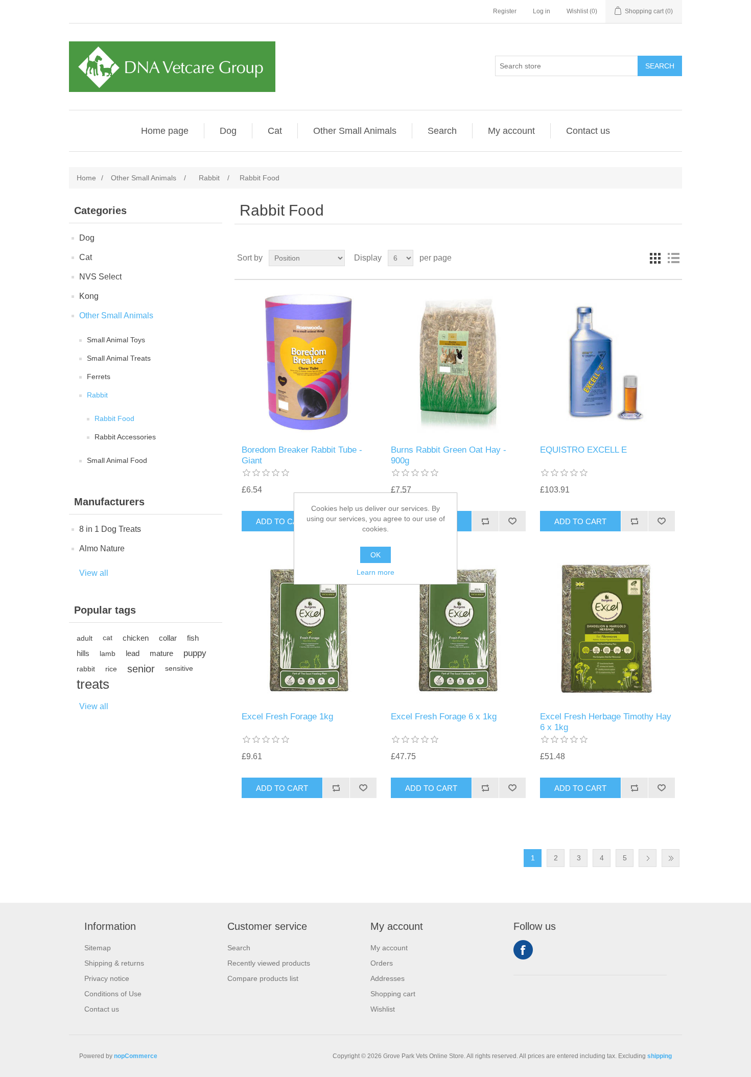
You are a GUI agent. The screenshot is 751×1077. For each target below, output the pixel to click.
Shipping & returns (114, 963)
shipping (659, 1056)
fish (193, 638)
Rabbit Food (114, 418)
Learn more (375, 572)
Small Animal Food (117, 460)
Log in (541, 11)
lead (132, 653)
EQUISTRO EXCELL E (583, 450)
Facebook (523, 949)
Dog (228, 131)
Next (647, 858)
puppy (194, 653)
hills (83, 653)
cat (107, 638)
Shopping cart (392, 994)
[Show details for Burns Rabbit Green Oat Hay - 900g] (458, 362)
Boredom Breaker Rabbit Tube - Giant (302, 455)
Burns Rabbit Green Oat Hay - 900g (448, 455)
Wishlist (382, 1009)
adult (84, 638)
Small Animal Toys (116, 340)
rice (111, 669)
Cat (275, 131)
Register (505, 11)
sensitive (179, 668)
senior (141, 668)
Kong (89, 296)
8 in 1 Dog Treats (110, 529)
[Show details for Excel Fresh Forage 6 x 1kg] (458, 629)
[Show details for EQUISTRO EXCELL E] (607, 362)
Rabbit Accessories (125, 437)
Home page (165, 131)
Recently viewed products (268, 963)
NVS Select (100, 276)
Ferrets (98, 376)
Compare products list (262, 978)
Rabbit (97, 395)
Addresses (387, 978)
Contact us (588, 131)
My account (511, 131)
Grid (655, 258)
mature (161, 653)
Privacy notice (106, 978)
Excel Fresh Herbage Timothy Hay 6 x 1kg (605, 722)
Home (86, 178)
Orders (381, 963)
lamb (107, 653)
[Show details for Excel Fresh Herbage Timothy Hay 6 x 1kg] (607, 629)
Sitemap (97, 948)
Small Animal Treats (119, 358)
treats (93, 684)
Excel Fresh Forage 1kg (287, 716)
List (673, 258)
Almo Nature (102, 548)
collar (168, 638)
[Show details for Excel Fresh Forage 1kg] (309, 629)
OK (375, 555)
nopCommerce (135, 1056)
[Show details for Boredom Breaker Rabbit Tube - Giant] (309, 362)
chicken (136, 638)
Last (670, 858)
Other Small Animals (354, 131)
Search (442, 131)
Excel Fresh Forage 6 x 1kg (444, 716)
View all (93, 573)
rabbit (86, 669)
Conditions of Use (113, 994)
